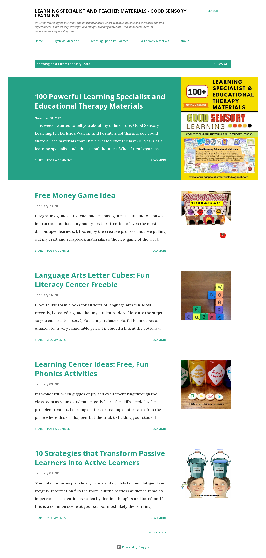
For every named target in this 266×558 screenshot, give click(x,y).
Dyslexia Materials (66, 41)
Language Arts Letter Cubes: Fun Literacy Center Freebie (92, 279)
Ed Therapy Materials (154, 41)
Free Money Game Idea (75, 195)
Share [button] (39, 160)
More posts (157, 532)
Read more (158, 160)
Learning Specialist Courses (109, 41)
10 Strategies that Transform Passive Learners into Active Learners (100, 458)
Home (39, 41)
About (185, 41)
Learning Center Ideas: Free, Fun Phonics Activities (92, 368)
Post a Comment (59, 160)
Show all (221, 64)
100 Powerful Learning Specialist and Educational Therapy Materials (100, 101)
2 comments (56, 518)
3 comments (56, 340)
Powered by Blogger (135, 547)
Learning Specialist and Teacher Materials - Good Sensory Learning (110, 13)
